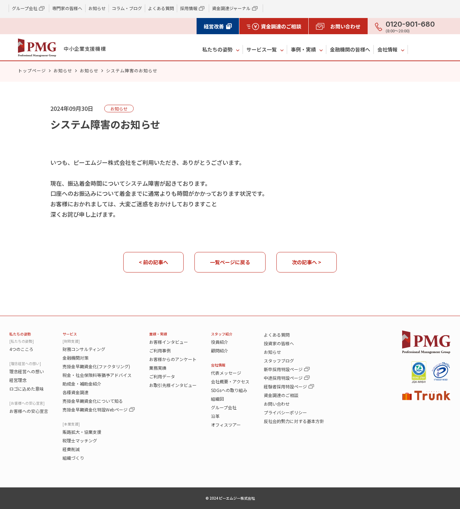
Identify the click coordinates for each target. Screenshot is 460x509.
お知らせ (97, 8)
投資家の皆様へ (279, 343)
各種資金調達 (75, 392)
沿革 (215, 416)
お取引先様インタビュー (173, 385)
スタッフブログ (279, 360)
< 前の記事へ (153, 262)
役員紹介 (219, 342)
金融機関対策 (75, 358)
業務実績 (157, 368)
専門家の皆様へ (67, 8)
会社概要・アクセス (230, 381)
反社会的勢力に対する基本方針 (294, 421)
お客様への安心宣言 (28, 411)
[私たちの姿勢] (21, 341)
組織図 (217, 399)
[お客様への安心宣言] (27, 403)
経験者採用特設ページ (285, 386)
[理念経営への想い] (25, 363)
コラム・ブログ (127, 8)
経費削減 (71, 449)
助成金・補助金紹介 (82, 383)
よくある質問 (161, 8)
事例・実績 (303, 49)
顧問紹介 (219, 350)
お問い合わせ (277, 404)
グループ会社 (223, 407)
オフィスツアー (226, 425)
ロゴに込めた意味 (26, 389)
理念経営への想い (26, 371)
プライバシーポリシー (285, 412)
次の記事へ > (306, 262)
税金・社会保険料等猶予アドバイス (97, 375)
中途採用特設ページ (283, 378)
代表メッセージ (226, 373)
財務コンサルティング (84, 349)
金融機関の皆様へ (350, 49)
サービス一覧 (262, 49)
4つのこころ (21, 349)
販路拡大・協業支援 (82, 432)
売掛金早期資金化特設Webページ (95, 409)
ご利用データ (162, 376)
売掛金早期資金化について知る (93, 401)
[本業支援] (71, 424)
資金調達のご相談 (281, 395)
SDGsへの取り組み (229, 390)
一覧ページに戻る (230, 262)
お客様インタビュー (168, 342)
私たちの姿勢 (217, 49)
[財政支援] (71, 341)
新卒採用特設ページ (283, 369)
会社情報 (387, 49)
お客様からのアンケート (173, 359)
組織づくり (73, 458)
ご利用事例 (160, 350)
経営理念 (18, 380)
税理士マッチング (80, 440)
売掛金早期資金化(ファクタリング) (96, 366)
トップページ (32, 70)
